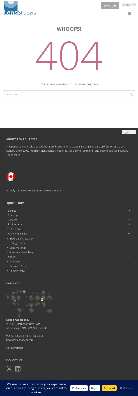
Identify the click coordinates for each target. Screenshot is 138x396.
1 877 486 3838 (34, 335)
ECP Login (110, 5)
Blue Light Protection (22, 238)
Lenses (12, 210)
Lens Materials (18, 247)
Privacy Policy (17, 270)
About (11, 257)
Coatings (13, 215)
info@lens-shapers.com (20, 340)
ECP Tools (16, 229)
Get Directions (14, 348)
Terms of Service (19, 266)
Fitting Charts (17, 243)
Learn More (13, 154)
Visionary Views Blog (21, 252)
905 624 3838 (14, 335)
